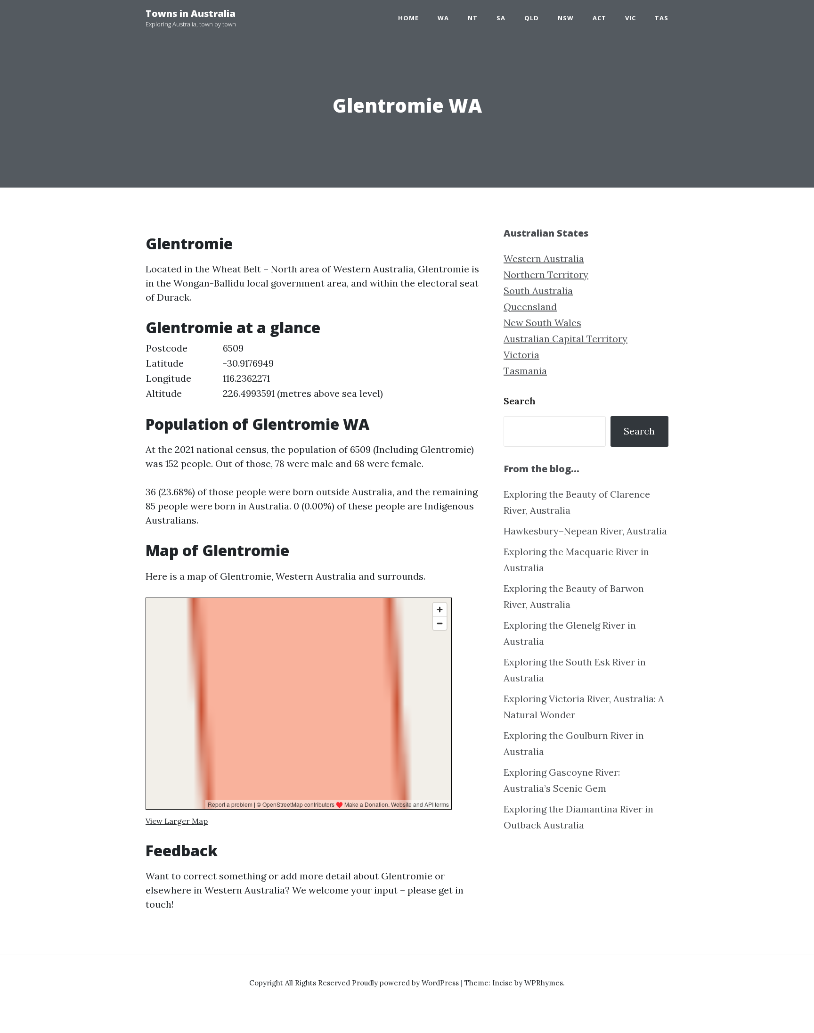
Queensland (530, 306)
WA (443, 18)
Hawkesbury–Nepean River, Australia (585, 531)
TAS (661, 18)
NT (473, 18)
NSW (566, 18)
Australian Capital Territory (565, 338)
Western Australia (544, 258)
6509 (233, 348)
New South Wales (542, 322)
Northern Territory (546, 274)
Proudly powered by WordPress (406, 982)
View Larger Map (177, 821)
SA (501, 18)
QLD (531, 18)
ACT (599, 18)
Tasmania (525, 371)
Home (408, 18)
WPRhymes (543, 982)
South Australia (538, 290)
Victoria (521, 355)
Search (520, 401)
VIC (630, 18)
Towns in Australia (191, 13)
